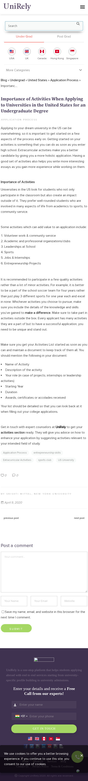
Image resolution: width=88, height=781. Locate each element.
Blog (4, 80)
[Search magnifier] (78, 24)
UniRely (61, 427)
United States (37, 80)
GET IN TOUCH (44, 728)
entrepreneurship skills (47, 452)
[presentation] (24, 36)
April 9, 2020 (13, 502)
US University (66, 460)
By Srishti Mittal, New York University (36, 494)
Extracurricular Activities (17, 460)
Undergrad (17, 80)
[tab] (24, 36)
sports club (44, 460)
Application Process (64, 80)
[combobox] (21, 716)
